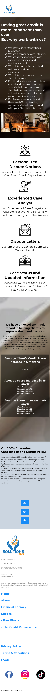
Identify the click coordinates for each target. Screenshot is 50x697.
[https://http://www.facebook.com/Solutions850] (9, 674)
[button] (42, 9)
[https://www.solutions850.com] (9, 8)
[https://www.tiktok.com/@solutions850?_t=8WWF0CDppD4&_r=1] (40, 674)
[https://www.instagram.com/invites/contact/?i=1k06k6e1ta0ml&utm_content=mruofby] (25, 674)
